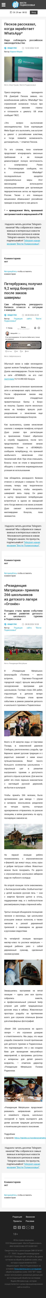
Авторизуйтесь (10, 271)
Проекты (17, 1221)
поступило (9, 379)
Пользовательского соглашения (27, 1269)
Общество (12, 48)
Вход (34, 12)
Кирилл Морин (16, 52)
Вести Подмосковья (23, 4)
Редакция (17, 1217)
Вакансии (30, 1217)
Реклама (30, 1221)
